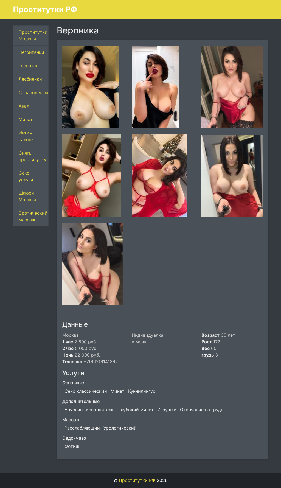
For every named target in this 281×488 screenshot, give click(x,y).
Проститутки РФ (45, 9)
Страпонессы (33, 92)
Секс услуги (26, 176)
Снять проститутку (32, 156)
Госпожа (28, 65)
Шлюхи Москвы (27, 196)
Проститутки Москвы (33, 35)
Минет (26, 119)
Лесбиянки (30, 79)
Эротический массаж (33, 216)
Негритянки (31, 52)
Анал (24, 106)
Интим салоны (27, 136)
